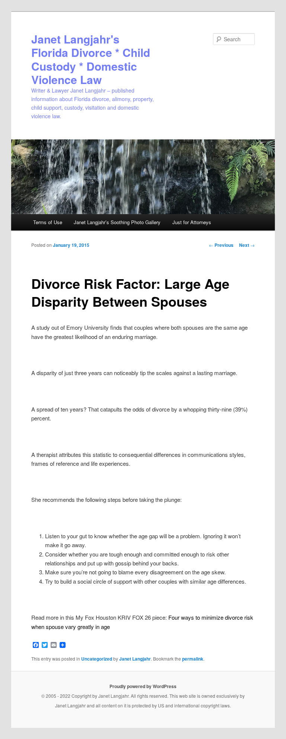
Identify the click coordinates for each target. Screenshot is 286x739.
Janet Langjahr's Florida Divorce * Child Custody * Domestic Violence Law (90, 59)
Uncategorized (96, 658)
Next (247, 245)
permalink (192, 658)
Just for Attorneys (191, 222)
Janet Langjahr (135, 658)
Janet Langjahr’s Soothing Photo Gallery (117, 222)
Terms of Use (47, 222)
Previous (221, 245)
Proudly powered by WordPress (143, 686)
